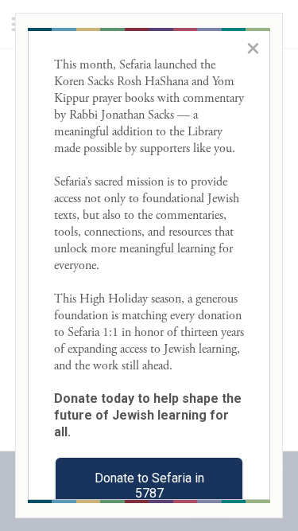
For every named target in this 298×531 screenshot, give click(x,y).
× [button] (253, 48)
